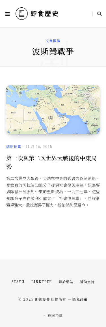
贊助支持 (87, 281)
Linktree (41, 281)
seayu (18, 281)
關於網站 (66, 281)
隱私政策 (79, 299)
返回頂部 (55, 315)
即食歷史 (42, 299)
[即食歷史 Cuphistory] (37, 13)
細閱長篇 (13, 146)
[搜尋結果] (97, 13)
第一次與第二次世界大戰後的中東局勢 (51, 162)
